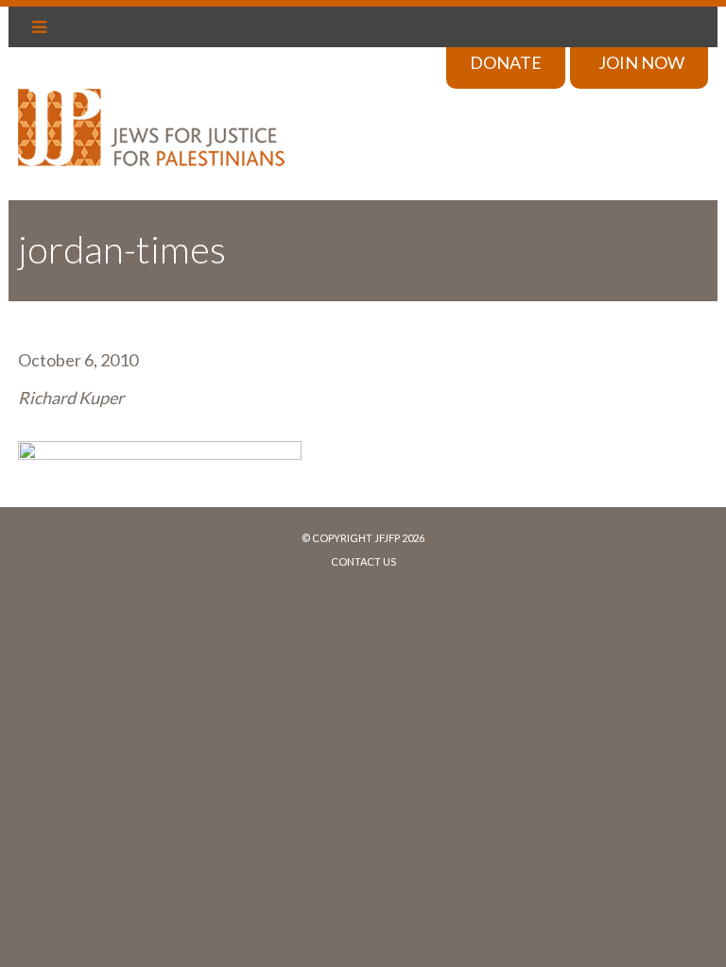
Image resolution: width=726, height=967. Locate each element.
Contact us (363, 561)
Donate (506, 62)
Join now (641, 62)
